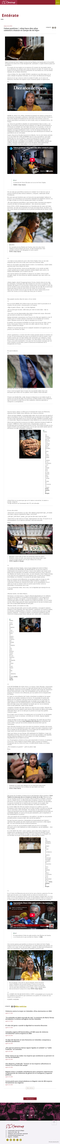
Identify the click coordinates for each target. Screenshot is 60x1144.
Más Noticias (30, 1099)
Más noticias (30, 1088)
